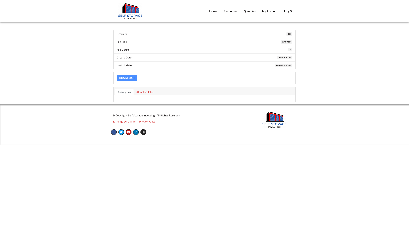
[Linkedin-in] (136, 132)
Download (127, 78)
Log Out (289, 11)
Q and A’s (250, 11)
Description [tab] (124, 92)
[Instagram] (143, 132)
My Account (270, 11)
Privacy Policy (147, 121)
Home (213, 11)
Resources (230, 11)
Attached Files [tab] (145, 92)
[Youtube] (128, 132)
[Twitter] (121, 132)
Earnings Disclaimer (124, 121)
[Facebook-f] (114, 132)
